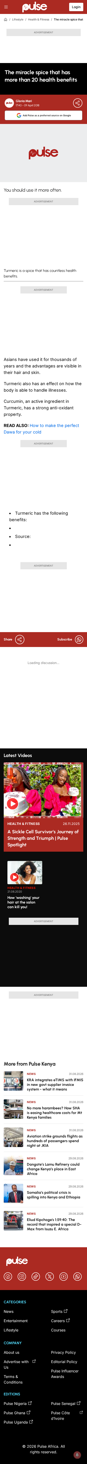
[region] (43, 886)
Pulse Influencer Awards (65, 1374)
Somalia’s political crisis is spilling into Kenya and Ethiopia (53, 1194)
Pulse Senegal (63, 1403)
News (31, 1074)
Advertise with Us (16, 1364)
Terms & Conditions (13, 1379)
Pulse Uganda (16, 1422)
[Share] (77, 103)
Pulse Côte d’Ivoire (60, 1416)
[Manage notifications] (77, 1455)
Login (76, 7)
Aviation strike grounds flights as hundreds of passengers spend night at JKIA (55, 1141)
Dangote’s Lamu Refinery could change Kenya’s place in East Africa (53, 1169)
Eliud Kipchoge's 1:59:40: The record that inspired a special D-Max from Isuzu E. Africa (54, 1224)
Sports (56, 1311)
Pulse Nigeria (15, 1403)
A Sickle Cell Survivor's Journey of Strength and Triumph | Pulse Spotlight (43, 838)
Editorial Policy (64, 1361)
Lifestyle (17, 19)
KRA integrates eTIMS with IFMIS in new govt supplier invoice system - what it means (55, 1084)
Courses (58, 1330)
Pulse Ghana (14, 1413)
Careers (58, 1320)
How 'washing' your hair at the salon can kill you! (23, 902)
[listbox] (45, 886)
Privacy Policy (63, 1352)
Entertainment (16, 1320)
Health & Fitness (38, 19)
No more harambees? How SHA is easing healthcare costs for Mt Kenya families (54, 1113)
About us (11, 1352)
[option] (24, 887)
